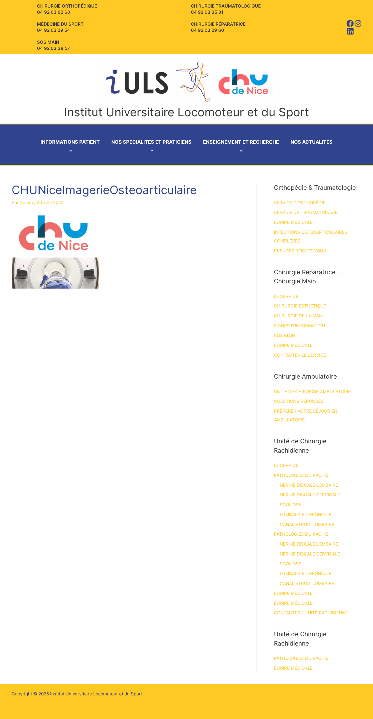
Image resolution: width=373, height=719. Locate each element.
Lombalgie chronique (305, 514)
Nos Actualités (311, 142)
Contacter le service (300, 355)
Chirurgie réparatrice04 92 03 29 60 (218, 27)
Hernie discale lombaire (309, 485)
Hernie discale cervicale (310, 495)
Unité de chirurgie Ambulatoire (312, 391)
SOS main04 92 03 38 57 (53, 45)
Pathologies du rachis (301, 475)
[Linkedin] (350, 31)
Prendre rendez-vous (300, 251)
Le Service (286, 296)
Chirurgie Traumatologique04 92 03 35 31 (226, 9)
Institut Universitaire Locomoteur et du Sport (186, 112)
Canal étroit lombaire (307, 524)
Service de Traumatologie (305, 212)
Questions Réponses (299, 401)
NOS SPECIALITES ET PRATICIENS (151, 142)
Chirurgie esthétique (300, 306)
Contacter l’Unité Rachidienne (311, 613)
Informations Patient (70, 142)
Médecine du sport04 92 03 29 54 (60, 27)
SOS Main (284, 335)
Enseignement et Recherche (241, 142)
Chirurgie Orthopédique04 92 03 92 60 (67, 9)
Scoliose (290, 504)
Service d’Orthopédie (300, 202)
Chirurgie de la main (298, 316)
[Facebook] (350, 23)
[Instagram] (358, 23)
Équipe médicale (293, 222)
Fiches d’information (299, 325)
